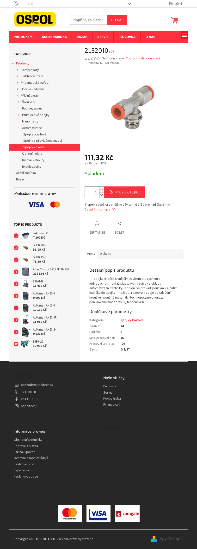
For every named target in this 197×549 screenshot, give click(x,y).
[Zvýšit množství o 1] (101, 189)
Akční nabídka (26, 173)
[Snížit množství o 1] (101, 195)
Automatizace (32, 128)
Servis (107, 392)
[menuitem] (23, 37)
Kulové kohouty (33, 160)
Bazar (20, 179)
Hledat (117, 20)
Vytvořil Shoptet (172, 539)
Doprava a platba (26, 446)
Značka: (103, 63)
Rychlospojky (31, 166)
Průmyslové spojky (35, 115)
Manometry (30, 121)
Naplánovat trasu (26, 476)
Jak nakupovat (24, 452)
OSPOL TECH (30, 399)
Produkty (22, 63)
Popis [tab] (91, 253)
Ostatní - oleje (32, 153)
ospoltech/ (29, 406)
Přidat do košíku (128, 192)
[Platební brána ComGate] (70, 513)
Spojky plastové (35, 134)
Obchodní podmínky (28, 440)
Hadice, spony (32, 108)
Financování (111, 404)
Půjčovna (109, 386)
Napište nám (22, 470)
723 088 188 (29, 392)
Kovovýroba (112, 398)
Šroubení (28, 102)
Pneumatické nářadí (35, 82)
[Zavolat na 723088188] (21, 3)
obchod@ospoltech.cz (37, 385)
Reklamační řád (25, 464)
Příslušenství (30, 95)
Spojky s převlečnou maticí (42, 140)
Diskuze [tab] (105, 253)
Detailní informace (98, 209)
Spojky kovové (34, 147)
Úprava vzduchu (32, 89)
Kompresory (30, 70)
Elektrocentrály (32, 76)
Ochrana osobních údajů (31, 458)
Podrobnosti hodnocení (143, 58)
